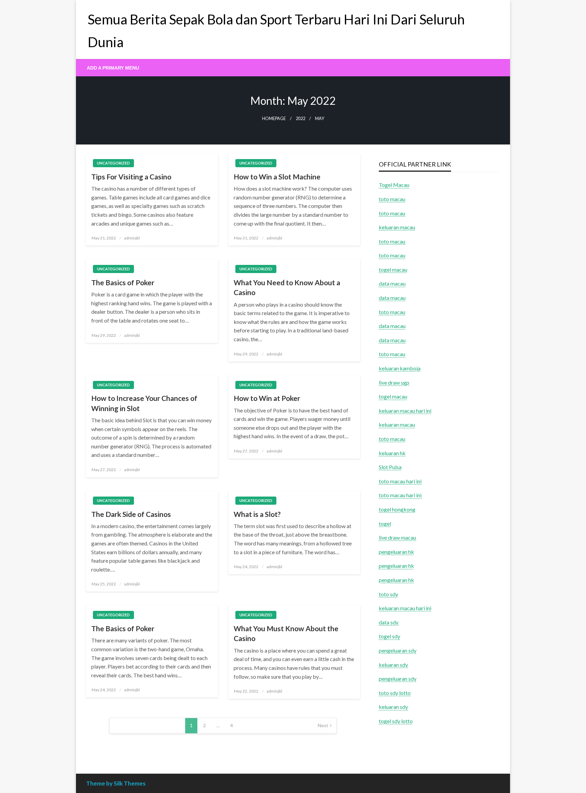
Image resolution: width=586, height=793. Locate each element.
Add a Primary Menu (113, 68)
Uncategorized (113, 163)
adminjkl (132, 237)
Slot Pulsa (390, 467)
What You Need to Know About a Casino (287, 287)
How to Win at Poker (267, 398)
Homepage (274, 118)
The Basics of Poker (122, 282)
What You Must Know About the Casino (286, 633)
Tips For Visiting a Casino (131, 176)
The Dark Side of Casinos (131, 514)
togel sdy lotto (396, 721)
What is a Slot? (257, 514)
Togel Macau (394, 184)
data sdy (388, 622)
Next (323, 725)
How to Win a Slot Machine (277, 176)
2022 (300, 118)
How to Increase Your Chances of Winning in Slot (144, 403)
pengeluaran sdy (397, 650)
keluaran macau (397, 424)
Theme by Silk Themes (115, 783)
